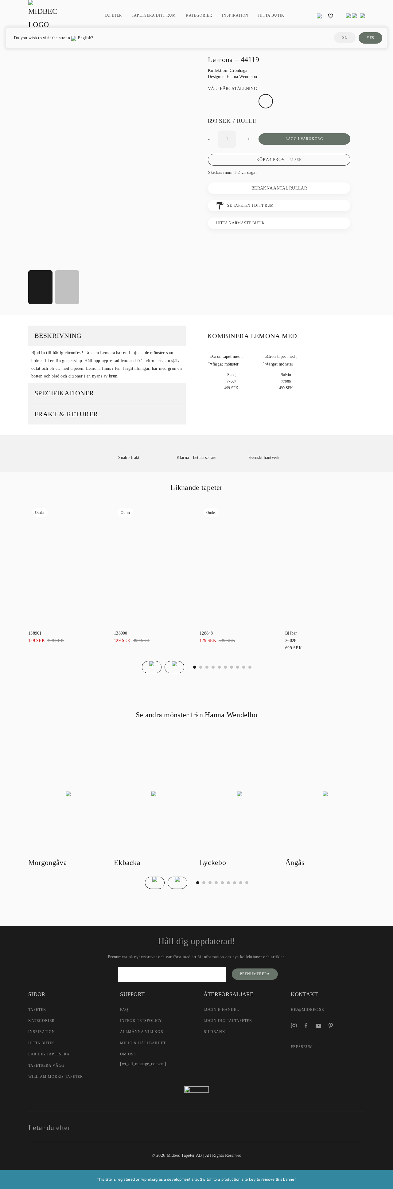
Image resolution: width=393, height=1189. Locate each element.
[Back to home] (43, 15)
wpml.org (149, 1179)
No (345, 37)
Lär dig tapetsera (49, 1054)
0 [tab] (194, 667)
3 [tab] (213, 667)
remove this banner (278, 1179)
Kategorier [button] (199, 15)
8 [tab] (243, 667)
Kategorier (41, 1021)
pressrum (302, 1047)
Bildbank (214, 1032)
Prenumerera (255, 974)
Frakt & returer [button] (66, 414)
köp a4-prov (279, 159)
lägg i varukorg (304, 139)
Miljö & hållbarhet (142, 1043)
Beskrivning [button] (58, 335)
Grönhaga (238, 70)
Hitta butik (271, 15)
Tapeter (113, 15)
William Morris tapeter (55, 1076)
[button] (319, 15)
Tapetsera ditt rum (154, 15)
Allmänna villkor (141, 1032)
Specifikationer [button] (64, 393)
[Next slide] (174, 667)
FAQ (124, 1009)
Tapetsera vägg (46, 1065)
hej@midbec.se (307, 1009)
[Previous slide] (151, 667)
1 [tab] (200, 667)
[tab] (40, 287)
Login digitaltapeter (228, 1021)
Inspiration (235, 15)
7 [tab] (237, 667)
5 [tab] (225, 667)
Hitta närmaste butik (240, 223)
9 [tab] (249, 667)
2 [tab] (206, 667)
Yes (370, 38)
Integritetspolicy (141, 1021)
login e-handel (221, 1009)
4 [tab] (219, 667)
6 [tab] (231, 667)
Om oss (128, 1054)
